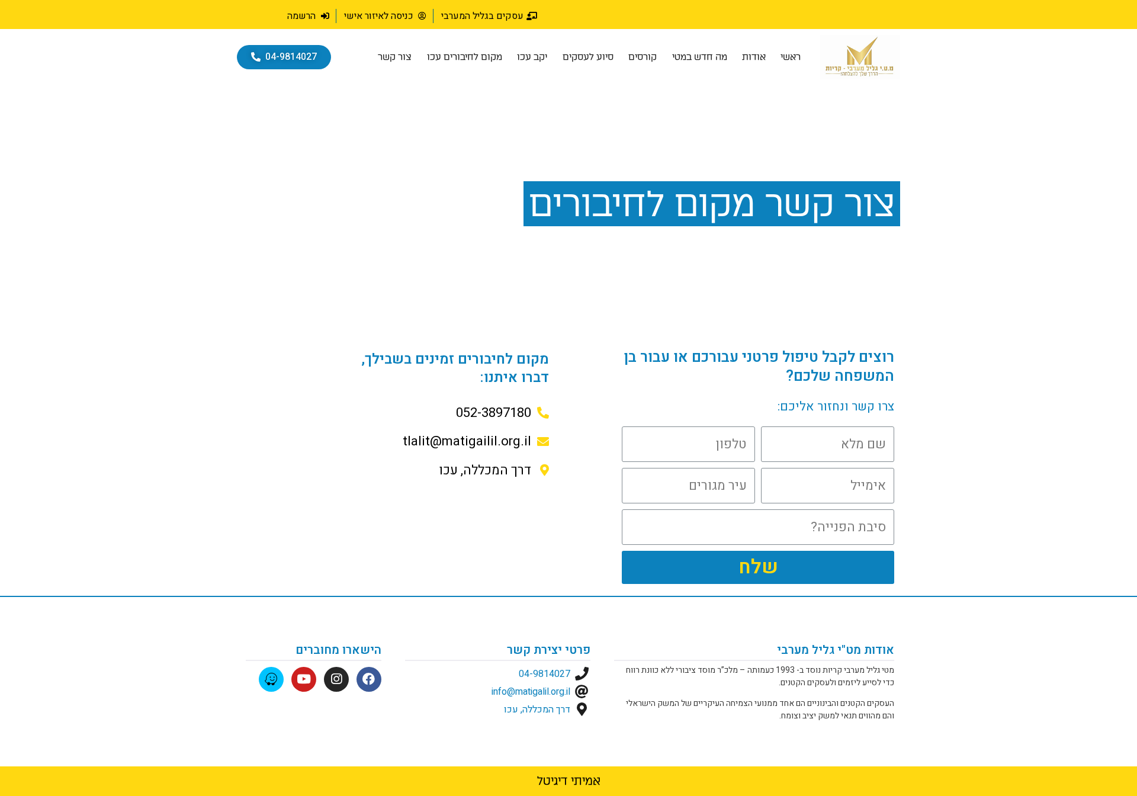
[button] (284, 57)
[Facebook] (368, 679)
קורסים (642, 57)
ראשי (791, 57)
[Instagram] (336, 679)
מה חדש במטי (699, 57)
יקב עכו (532, 57)
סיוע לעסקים (588, 57)
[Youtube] (303, 679)
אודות (754, 57)
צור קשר (395, 57)
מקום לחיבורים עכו (464, 57)
